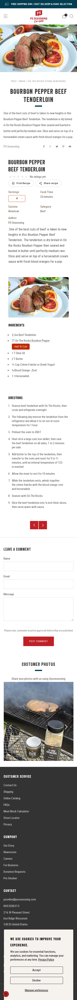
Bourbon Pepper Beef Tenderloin (26, 166)
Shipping (8, 792)
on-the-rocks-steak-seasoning (47, 81)
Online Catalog (12, 798)
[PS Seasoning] (38, 16)
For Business (11, 865)
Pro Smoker (10, 878)
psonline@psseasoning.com (20, 899)
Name (7, 558)
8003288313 (11, 906)
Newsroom (10, 852)
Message (9, 594)
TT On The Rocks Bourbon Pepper (31, 340)
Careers (8, 858)
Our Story (9, 845)
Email (7, 576)
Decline (36, 980)
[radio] (10, 177)
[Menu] (6, 16)
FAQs (7, 805)
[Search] (71, 16)
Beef (14, 81)
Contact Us (10, 785)
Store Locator (12, 818)
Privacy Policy (46, 959)
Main (22, 81)
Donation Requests (14, 872)
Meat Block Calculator (16, 811)
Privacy (8, 824)
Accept (36, 970)
